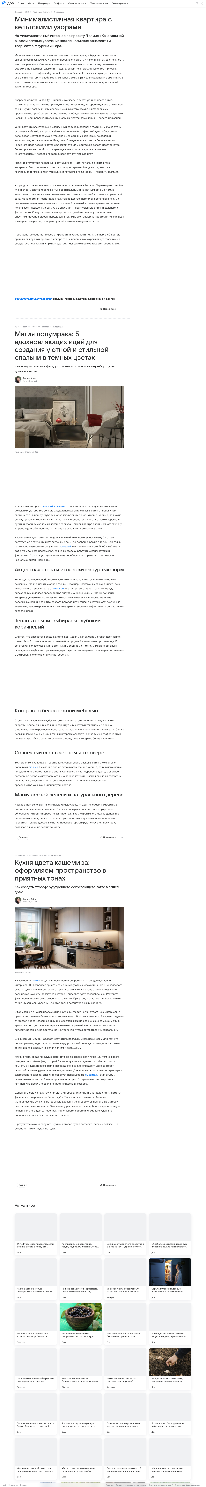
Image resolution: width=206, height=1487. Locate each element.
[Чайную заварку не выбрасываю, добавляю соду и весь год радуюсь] (81, 1279)
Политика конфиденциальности (188, 1485)
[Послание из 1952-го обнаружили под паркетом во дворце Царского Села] (36, 1369)
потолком (58, 588)
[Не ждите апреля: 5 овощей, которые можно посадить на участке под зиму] (170, 1369)
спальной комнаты (53, 506)
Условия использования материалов (131, 1485)
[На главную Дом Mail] (10, 3)
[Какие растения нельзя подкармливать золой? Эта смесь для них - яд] (36, 1279)
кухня (36, 980)
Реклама (23, 1485)
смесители (92, 1074)
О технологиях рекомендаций (161, 1485)
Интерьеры (59, 12)
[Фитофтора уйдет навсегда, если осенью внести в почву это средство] (36, 1234)
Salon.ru (46, 12)
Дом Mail (45, 327)
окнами (33, 767)
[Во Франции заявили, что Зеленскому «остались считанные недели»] (81, 1369)
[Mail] (4, 3)
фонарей (65, 546)
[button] (69, 417)
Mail (4, 1485)
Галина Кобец (30, 378)
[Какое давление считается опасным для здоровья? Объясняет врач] (125, 1369)
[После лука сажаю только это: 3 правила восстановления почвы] (125, 1459)
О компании (13, 1485)
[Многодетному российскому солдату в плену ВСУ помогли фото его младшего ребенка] (125, 1279)
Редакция (110, 1485)
